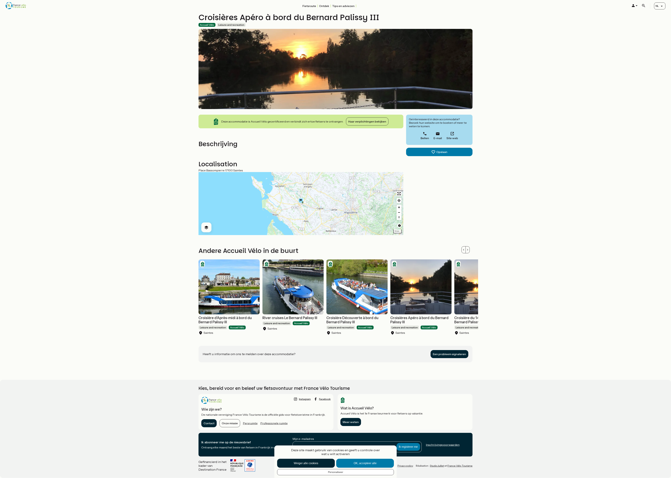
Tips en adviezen (343, 6)
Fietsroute (309, 6)
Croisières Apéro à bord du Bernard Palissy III (419, 320)
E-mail (438, 138)
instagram (305, 399)
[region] (301, 203)
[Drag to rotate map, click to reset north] (399, 217)
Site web (452, 138)
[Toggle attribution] (399, 226)
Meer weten (351, 422)
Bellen (425, 138)
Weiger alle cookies (306, 463)
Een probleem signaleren (449, 354)
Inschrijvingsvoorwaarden (443, 444)
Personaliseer (335, 472)
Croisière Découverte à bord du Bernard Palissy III (352, 320)
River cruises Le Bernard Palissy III (289, 318)
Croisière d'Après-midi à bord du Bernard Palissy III (225, 320)
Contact (209, 423)
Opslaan (441, 152)
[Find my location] (399, 200)
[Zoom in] (399, 207)
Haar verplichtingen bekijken (367, 121)
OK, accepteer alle (365, 463)
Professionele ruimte (274, 423)
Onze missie (230, 423)
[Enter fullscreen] (399, 193)
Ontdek (324, 6)
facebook (325, 399)
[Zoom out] (399, 212)
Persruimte (250, 423)
